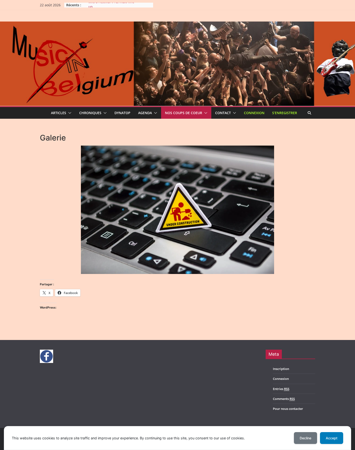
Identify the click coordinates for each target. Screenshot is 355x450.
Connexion (254, 113)
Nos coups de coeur (183, 113)
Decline (305, 438)
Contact (223, 113)
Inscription (281, 369)
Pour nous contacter (288, 408)
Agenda (145, 113)
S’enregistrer (284, 113)
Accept (331, 438)
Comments (284, 399)
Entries (281, 389)
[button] (68, 113)
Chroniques (90, 113)
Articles (58, 113)
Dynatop (122, 113)
